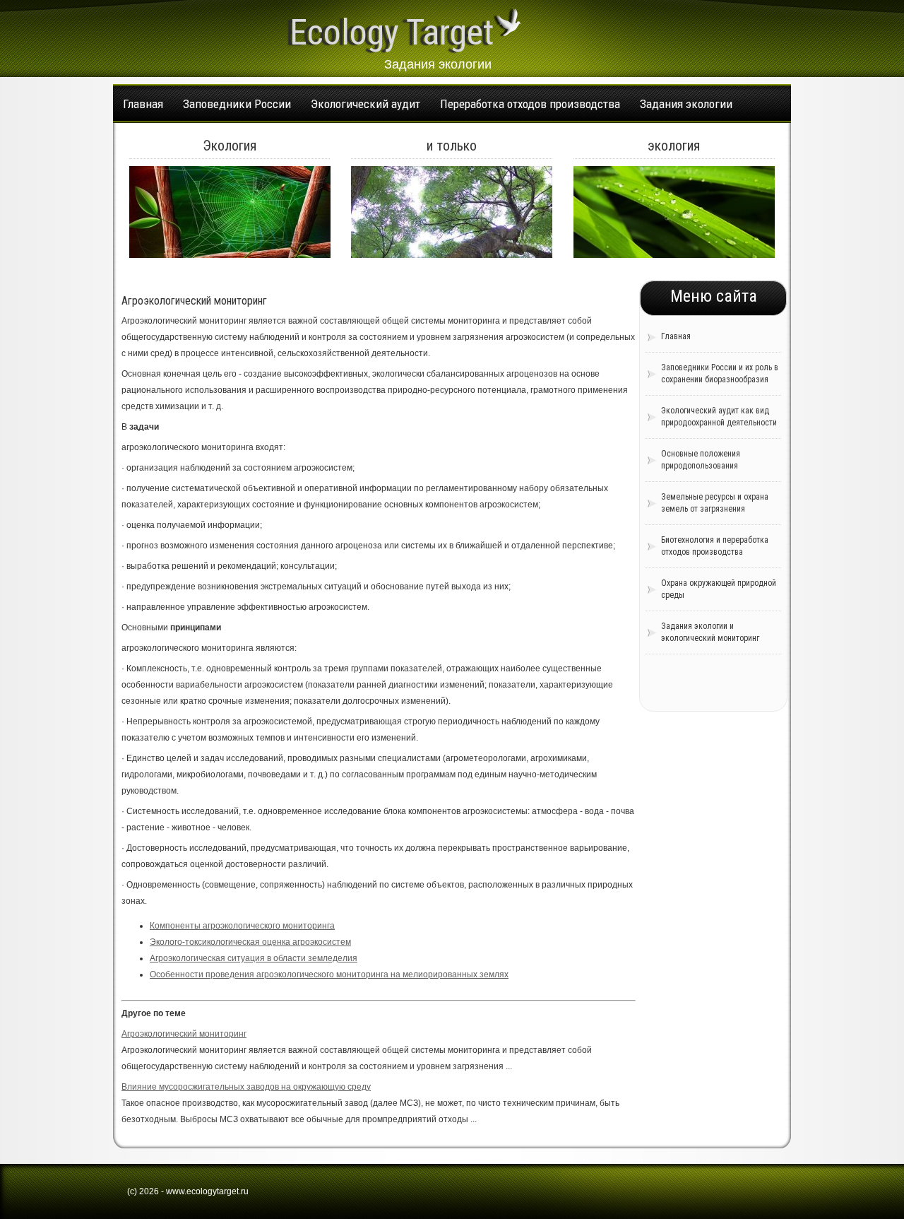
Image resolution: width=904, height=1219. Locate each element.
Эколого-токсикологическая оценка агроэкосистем (250, 942)
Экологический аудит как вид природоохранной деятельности (719, 417)
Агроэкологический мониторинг (183, 1034)
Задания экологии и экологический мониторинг (710, 632)
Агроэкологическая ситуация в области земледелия (253, 958)
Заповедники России (237, 104)
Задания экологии (686, 104)
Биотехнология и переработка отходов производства (714, 546)
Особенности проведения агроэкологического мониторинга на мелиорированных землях (329, 974)
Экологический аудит (365, 104)
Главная (143, 104)
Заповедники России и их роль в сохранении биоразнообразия (719, 373)
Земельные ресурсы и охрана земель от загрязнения (714, 503)
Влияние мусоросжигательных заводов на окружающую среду (246, 1087)
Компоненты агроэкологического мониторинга (242, 926)
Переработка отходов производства (530, 104)
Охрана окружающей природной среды (718, 589)
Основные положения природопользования (700, 460)
